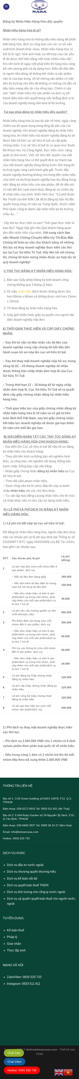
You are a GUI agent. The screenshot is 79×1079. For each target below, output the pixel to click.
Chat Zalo (13, 1052)
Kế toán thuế (15, 930)
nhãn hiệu (24, 291)
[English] (58, 1072)
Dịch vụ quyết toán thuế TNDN (28, 885)
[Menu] (6, 7)
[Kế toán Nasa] (39, 6)
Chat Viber (14, 1061)
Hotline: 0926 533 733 (21, 1070)
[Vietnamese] (68, 1072)
